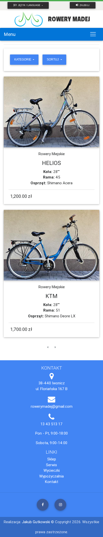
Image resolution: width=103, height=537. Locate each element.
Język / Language (29, 5)
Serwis (51, 464)
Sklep (51, 459)
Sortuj (53, 59)
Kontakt (51, 481)
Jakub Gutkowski (36, 521)
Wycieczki (52, 470)
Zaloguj (84, 5)
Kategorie (23, 59)
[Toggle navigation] (92, 34)
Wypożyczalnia (51, 476)
